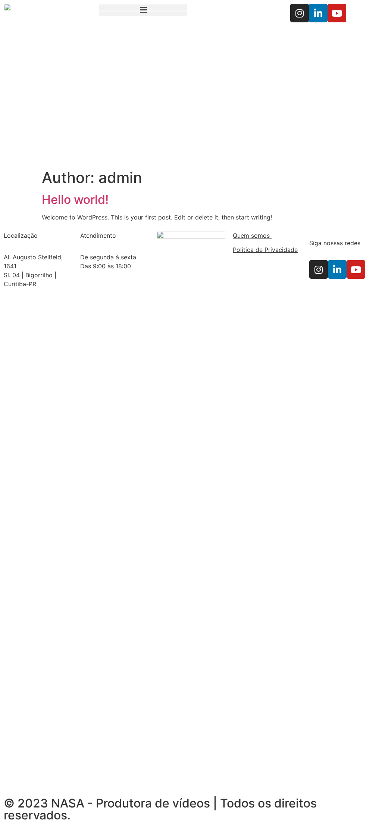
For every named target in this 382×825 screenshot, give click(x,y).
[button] (143, 10)
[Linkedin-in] (318, 13)
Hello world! (75, 199)
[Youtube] (337, 13)
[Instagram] (299, 13)
